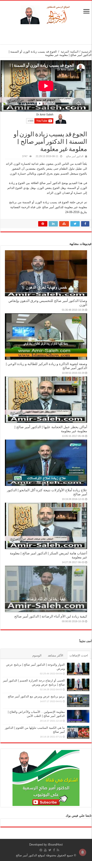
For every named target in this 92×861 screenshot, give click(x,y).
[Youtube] (45, 850)
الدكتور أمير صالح (74, 156)
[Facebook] (54, 850)
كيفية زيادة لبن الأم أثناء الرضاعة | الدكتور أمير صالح (50, 616)
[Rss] (58, 850)
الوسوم (37, 655)
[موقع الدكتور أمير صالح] (46, 14)
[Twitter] (50, 850)
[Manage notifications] (82, 852)
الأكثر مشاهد (55, 655)
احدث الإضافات (78, 655)
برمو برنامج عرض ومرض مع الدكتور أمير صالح (36, 696)
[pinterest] (41, 850)
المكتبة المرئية (70, 51)
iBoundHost (55, 844)
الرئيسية (86, 51)
